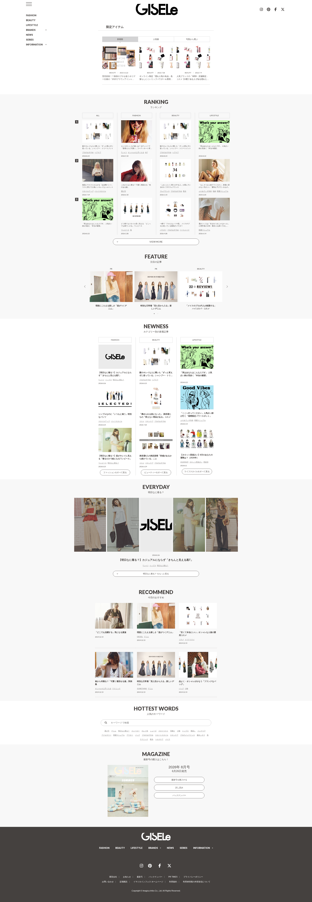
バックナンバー (179, 795)
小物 (178, 731)
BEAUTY (30, 20)
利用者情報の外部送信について (196, 882)
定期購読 (123, 882)
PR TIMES (172, 877)
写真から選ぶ (192, 39)
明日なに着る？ (124, 731)
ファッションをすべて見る (115, 472)
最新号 (140, 877)
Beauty (156, 340)
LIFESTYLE (32, 25)
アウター (130, 735)
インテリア (201, 731)
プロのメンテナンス (187, 735)
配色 (151, 739)
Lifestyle (197, 340)
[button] (154, 314)
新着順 (120, 39)
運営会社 (113, 877)
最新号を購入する (179, 780)
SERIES (30, 39)
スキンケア (174, 735)
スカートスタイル (161, 735)
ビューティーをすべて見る (156, 472)
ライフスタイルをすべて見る (197, 471)
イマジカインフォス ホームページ (148, 882)
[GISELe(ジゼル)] (156, 837)
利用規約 (173, 882)
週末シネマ (201, 735)
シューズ (153, 731)
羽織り (172, 731)
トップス (185, 731)
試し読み (179, 787)
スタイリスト (163, 731)
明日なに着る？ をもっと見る (156, 574)
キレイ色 (145, 731)
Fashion (115, 340)
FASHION (31, 15)
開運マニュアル (119, 735)
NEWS (29, 34)
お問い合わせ (108, 882)
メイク (167, 739)
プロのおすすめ (147, 735)
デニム (113, 731)
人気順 (156, 39)
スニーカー (135, 731)
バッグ (137, 735)
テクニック (144, 739)
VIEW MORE (156, 241)
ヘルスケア (159, 739)
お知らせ (127, 877)
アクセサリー (106, 735)
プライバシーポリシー (193, 877)
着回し (193, 731)
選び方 (106, 731)
